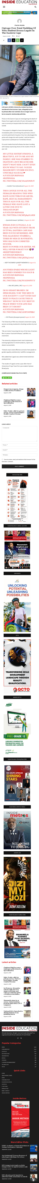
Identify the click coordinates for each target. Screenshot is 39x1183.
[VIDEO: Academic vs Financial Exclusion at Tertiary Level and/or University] (33, 1148)
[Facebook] (9, 40)
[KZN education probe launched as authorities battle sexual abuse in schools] (33, 1177)
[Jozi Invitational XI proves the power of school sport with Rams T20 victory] (33, 1158)
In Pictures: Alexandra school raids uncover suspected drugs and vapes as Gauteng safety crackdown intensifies (12, 991)
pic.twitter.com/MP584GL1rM (19, 215)
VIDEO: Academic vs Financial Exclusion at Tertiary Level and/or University (15, 1146)
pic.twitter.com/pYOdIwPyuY (19, 280)
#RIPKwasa (9, 178)
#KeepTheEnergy (12, 252)
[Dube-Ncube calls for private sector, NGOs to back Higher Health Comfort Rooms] (31, 414)
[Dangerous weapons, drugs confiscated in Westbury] (31, 392)
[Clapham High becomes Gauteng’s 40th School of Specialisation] (31, 403)
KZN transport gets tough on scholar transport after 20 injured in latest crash (14, 1166)
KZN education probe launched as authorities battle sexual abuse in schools (15, 1176)
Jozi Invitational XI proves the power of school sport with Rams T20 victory (14, 1156)
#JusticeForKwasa (13, 175)
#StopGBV (13, 210)
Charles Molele (19, 25)
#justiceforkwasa (13, 212)
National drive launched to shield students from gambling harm (13, 1012)
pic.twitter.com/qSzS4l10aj (18, 257)
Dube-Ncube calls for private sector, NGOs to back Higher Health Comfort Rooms (14, 412)
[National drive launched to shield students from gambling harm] (27, 1013)
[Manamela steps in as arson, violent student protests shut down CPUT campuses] (27, 1003)
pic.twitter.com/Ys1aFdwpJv (19, 181)
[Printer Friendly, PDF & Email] (7, 378)
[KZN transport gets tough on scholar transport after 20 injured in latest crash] (33, 1167)
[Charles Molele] (19, 21)
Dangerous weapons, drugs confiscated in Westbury (13, 390)
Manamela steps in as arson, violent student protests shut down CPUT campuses (13, 1003)
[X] (13, 40)
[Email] (22, 40)
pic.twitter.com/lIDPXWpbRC (19, 312)
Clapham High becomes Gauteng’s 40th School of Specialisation (13, 401)
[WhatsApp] (18, 40)
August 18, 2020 (28, 186)
